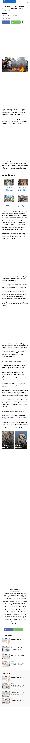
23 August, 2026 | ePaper (17, 639)
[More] (22, 22)
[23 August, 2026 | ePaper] (6, 641)
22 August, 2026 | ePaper (17, 648)
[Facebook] (12, 623)
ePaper (12, 646)
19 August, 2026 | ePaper (17, 655)
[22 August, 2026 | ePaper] (6, 649)
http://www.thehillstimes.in (15, 591)
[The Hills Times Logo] (9, 1)
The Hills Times (6, 18)
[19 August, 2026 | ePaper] (6, 657)
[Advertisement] (15, 41)
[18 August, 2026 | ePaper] (6, 664)
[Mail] (15, 623)
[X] (17, 623)
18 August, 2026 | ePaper (17, 663)
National (4, 13)
